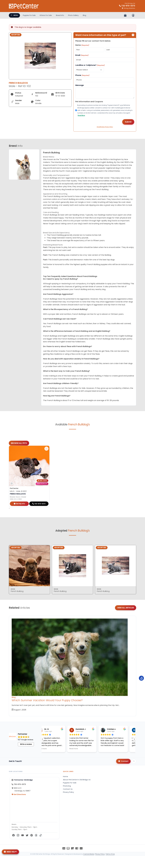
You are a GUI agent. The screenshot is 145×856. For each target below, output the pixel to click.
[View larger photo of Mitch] (46, 449)
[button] (134, 739)
